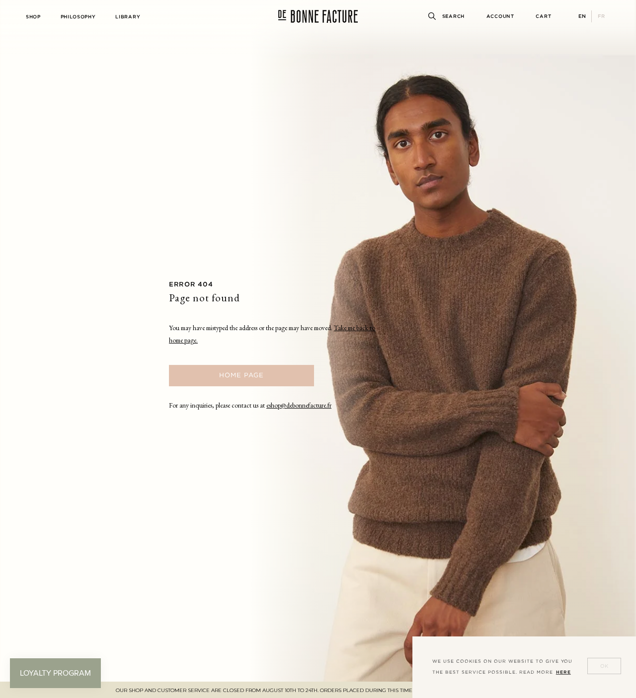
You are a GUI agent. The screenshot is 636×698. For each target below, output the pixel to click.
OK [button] (604, 666)
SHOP (33, 16)
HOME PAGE (241, 375)
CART (543, 16)
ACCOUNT (500, 16)
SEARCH (453, 16)
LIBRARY (127, 16)
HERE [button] (563, 672)
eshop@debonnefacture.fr (298, 406)
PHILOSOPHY (78, 16)
